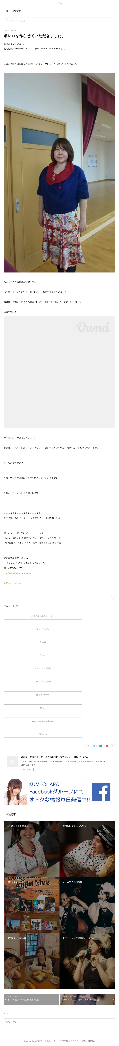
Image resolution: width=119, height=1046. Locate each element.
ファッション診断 (42, 668)
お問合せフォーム (12, 583)
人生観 (43, 642)
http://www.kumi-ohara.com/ (17, 573)
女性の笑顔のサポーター (43, 616)
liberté (42, 707)
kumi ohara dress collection (43, 720)
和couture (43, 734)
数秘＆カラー (42, 694)
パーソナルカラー (42, 681)
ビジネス (42, 655)
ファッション (42, 629)
